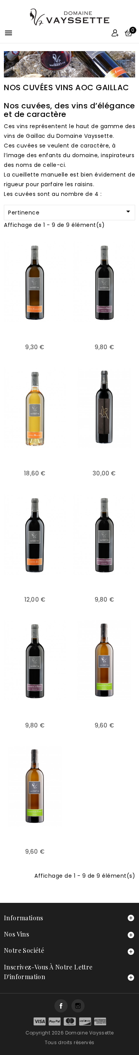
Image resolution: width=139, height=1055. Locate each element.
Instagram (78, 1005)
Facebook (61, 1005)
